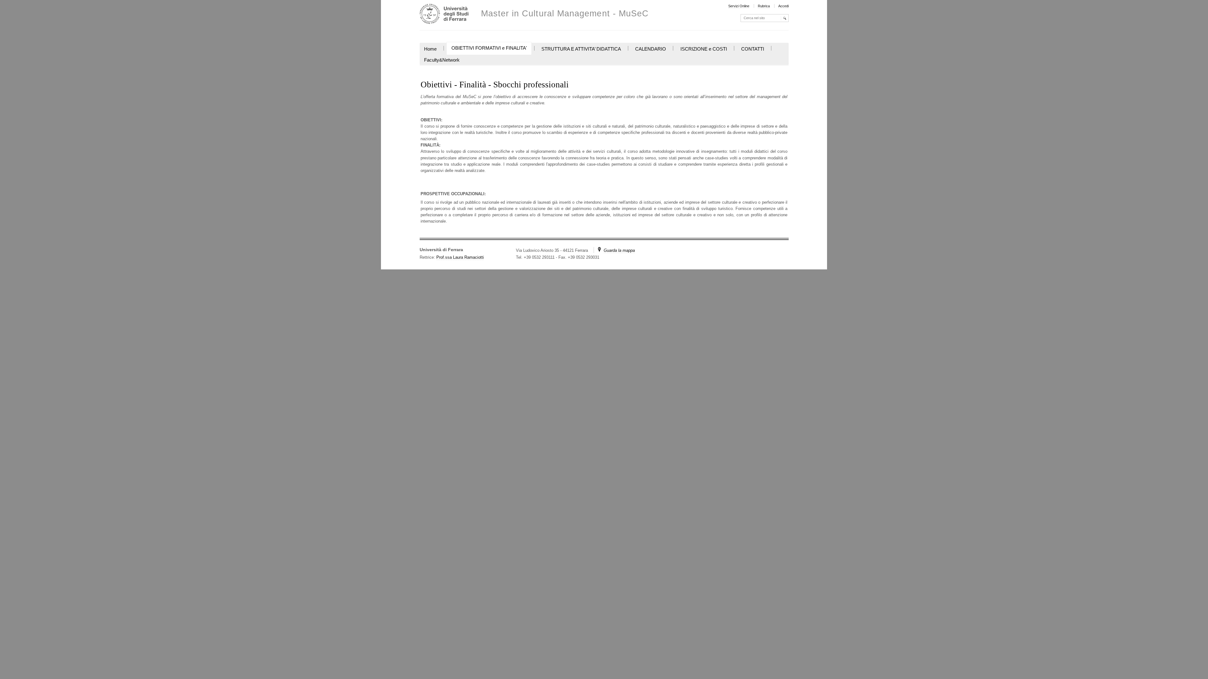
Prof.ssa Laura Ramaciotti (460, 257)
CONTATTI (752, 49)
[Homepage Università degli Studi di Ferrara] (444, 14)
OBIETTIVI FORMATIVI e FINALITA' (489, 48)
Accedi (783, 6)
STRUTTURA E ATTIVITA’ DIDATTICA (581, 49)
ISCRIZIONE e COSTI (703, 49)
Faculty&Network (442, 60)
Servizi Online (738, 6)
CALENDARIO (650, 49)
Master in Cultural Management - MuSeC (565, 13)
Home (430, 49)
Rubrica (764, 6)
